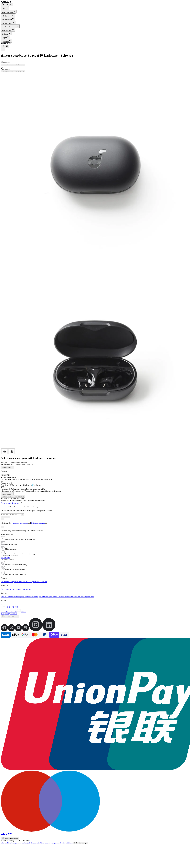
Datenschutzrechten (38, 523)
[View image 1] (4, 451)
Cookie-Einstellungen (80, 843)
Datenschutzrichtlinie (36, 843)
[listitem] (4, 631)
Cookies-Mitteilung (66, 843)
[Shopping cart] (7, 4)
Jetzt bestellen (19, 65)
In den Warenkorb (7, 65)
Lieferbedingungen (13, 843)
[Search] (3, 4)
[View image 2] (11, 451)
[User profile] (11, 4)
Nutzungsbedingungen (20, 523)
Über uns (4, 843)
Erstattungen (24, 843)
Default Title (5, 475)
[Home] (22, 2)
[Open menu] (3, 49)
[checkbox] (2, 481)
